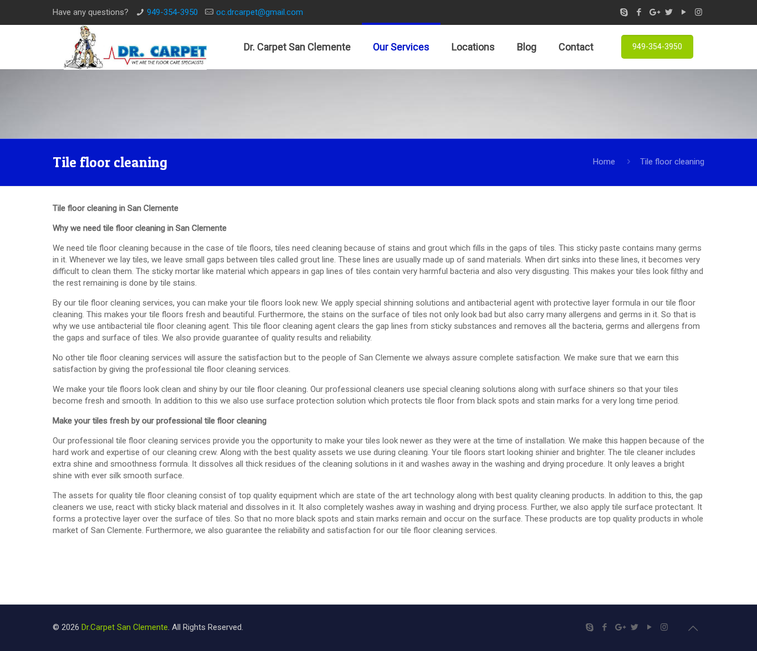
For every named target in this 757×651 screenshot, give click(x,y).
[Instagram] (698, 12)
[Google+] (653, 12)
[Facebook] (639, 12)
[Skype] (624, 12)
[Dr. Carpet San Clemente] (135, 47)
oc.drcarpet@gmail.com (259, 12)
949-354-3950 (172, 12)
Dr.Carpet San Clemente (124, 627)
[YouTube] (683, 12)
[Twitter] (668, 12)
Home (604, 162)
